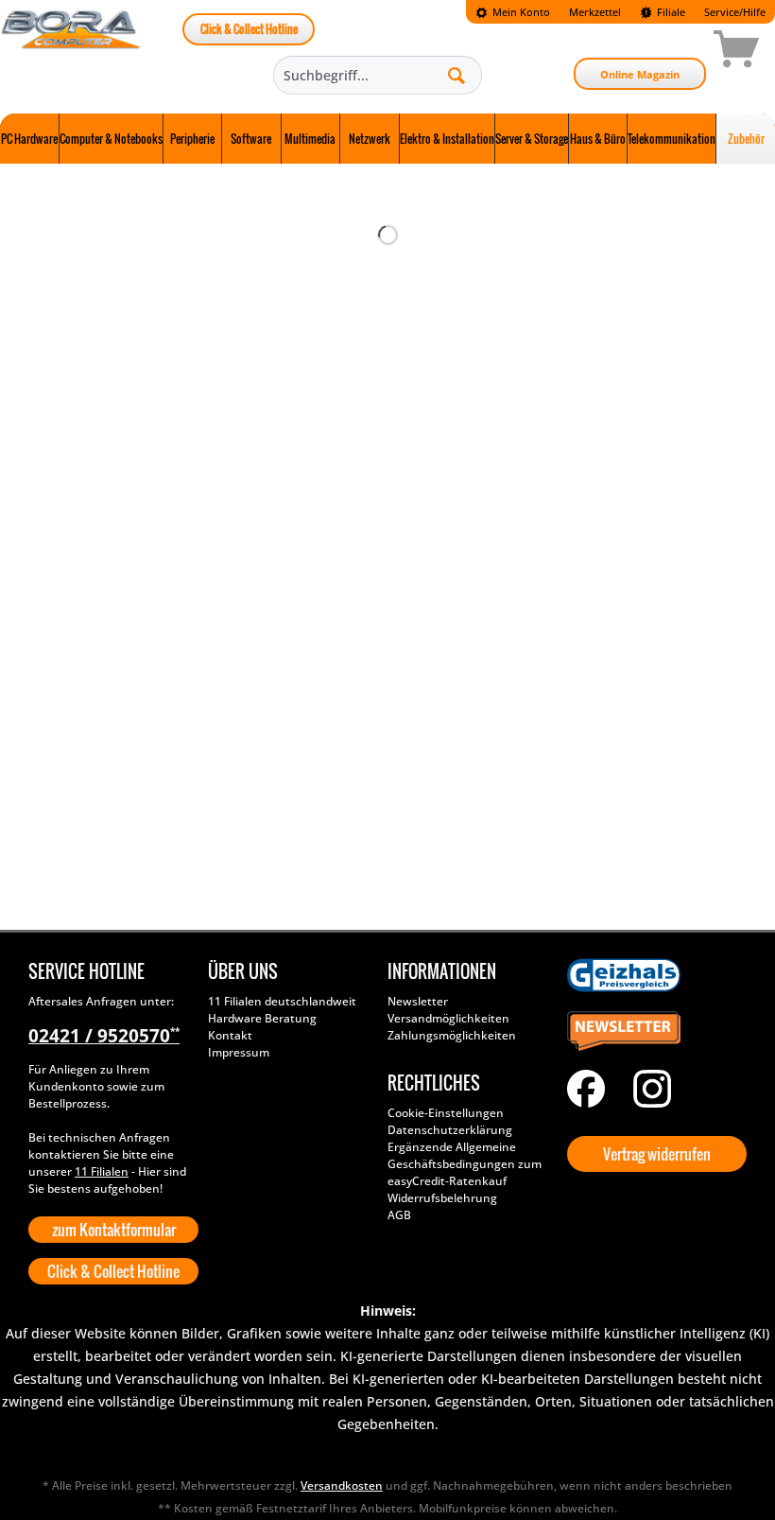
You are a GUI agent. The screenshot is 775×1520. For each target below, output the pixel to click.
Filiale (669, 12)
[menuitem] (513, 12)
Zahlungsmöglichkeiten (452, 1035)
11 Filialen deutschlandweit (282, 1001)
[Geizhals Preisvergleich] (652, 975)
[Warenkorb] (669, 52)
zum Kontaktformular (114, 1229)
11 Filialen (102, 1171)
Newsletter (418, 1001)
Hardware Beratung (262, 1018)
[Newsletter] (652, 1032)
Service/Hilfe (735, 12)
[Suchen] (456, 75)
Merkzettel (595, 12)
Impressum (238, 1052)
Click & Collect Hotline (249, 29)
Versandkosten (342, 1485)
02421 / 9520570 (104, 1035)
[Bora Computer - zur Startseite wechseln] (71, 52)
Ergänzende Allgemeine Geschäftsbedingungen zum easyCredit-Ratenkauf (465, 1164)
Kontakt (230, 1035)
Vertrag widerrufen (657, 1154)
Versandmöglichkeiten (448, 1018)
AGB (399, 1215)
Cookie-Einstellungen (446, 1113)
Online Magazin (640, 74)
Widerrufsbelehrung (442, 1198)
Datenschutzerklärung (450, 1130)
